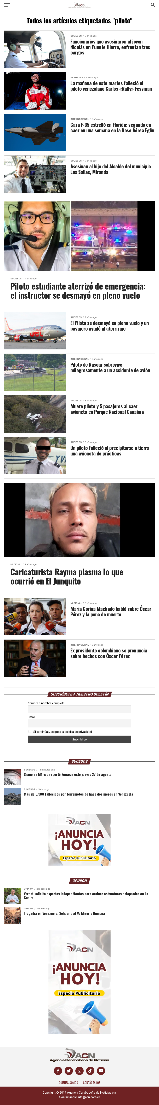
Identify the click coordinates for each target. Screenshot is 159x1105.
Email (31, 717)
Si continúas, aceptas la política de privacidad (62, 731)
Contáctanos (91, 1082)
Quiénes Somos (68, 1082)
